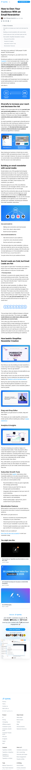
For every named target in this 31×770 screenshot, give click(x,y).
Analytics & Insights (8, 41)
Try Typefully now (23, 1)
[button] (2, 21)
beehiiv (15, 474)
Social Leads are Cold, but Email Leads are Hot (14, 34)
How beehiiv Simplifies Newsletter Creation (13, 36)
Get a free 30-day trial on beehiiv (10, 533)
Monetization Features (9, 45)
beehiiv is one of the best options (17, 379)
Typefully (3, 61)
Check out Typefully (14, 629)
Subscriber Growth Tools (10, 43)
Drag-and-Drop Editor (9, 39)
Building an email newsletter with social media (14, 32)
